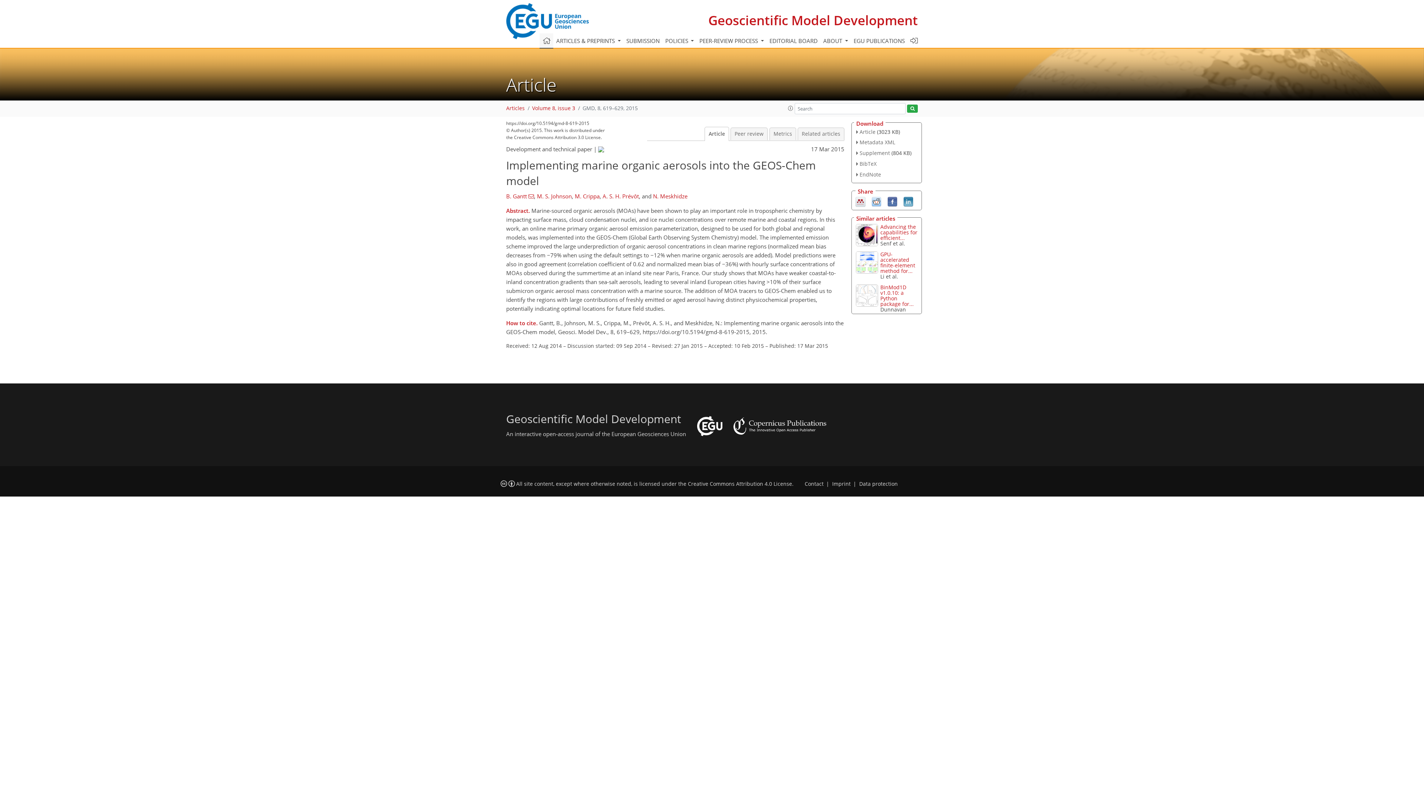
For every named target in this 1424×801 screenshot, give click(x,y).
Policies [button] (677, 40)
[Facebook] (892, 201)
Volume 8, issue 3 (553, 108)
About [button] (833, 40)
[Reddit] (876, 201)
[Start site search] (912, 109)
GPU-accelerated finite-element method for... (897, 262)
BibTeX (868, 163)
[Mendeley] (861, 201)
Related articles (821, 134)
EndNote (870, 174)
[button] (790, 108)
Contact (814, 484)
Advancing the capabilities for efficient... (898, 232)
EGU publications (879, 40)
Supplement (875, 152)
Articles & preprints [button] (586, 40)
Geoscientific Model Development (813, 20)
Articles (515, 108)
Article (717, 134)
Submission (643, 40)
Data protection (878, 484)
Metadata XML (877, 142)
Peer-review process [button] (729, 40)
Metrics (783, 134)
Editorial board (793, 40)
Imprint (841, 484)
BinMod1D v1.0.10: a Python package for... (897, 295)
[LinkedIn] (908, 201)
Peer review (749, 134)
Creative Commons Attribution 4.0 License (740, 484)
